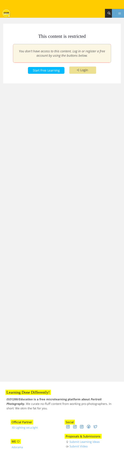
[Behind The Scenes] (76, 427)
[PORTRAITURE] (69, 427)
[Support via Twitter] (96, 427)
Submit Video (78, 446)
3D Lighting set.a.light (25, 427)
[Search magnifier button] (109, 13)
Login (84, 70)
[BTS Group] (89, 427)
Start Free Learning (46, 70)
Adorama (17, 447)
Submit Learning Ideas (84, 442)
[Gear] (82, 427)
